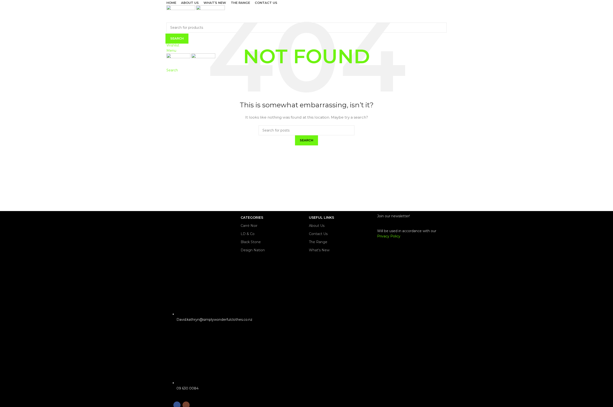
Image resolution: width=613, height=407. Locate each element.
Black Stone (251, 242)
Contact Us (318, 234)
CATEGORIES (252, 217)
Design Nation (253, 250)
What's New (319, 250)
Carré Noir (249, 226)
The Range (318, 242)
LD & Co (248, 234)
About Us (316, 226)
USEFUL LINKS (321, 217)
